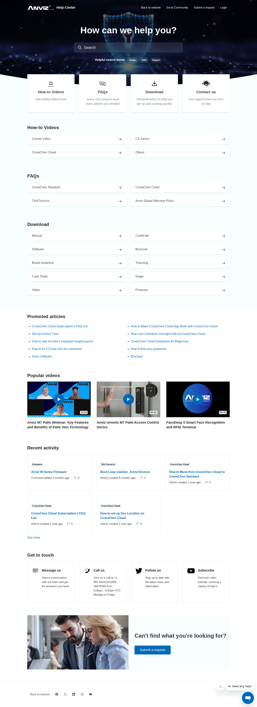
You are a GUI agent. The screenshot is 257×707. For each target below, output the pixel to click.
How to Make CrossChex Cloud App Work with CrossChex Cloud (174, 326)
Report (156, 60)
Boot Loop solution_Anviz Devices (125, 472)
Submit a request (204, 7)
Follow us (153, 570)
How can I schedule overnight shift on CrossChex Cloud (168, 333)
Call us (99, 570)
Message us (51, 570)
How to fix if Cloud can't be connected (57, 348)
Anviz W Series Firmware (49, 472)
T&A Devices (108, 464)
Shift (143, 60)
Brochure (137, 356)
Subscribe (206, 570)
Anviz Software (42, 356)
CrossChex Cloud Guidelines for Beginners (160, 341)
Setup (132, 60)
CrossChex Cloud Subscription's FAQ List (59, 326)
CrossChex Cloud (179, 464)
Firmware (37, 464)
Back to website (151, 7)
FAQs (33, 175)
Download (38, 224)
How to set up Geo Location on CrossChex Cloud (122, 516)
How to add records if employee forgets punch (62, 341)
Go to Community (177, 7)
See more (50, 537)
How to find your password (148, 348)
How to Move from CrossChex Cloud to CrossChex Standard (197, 474)
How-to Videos (43, 127)
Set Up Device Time (45, 333)
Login (223, 7)
